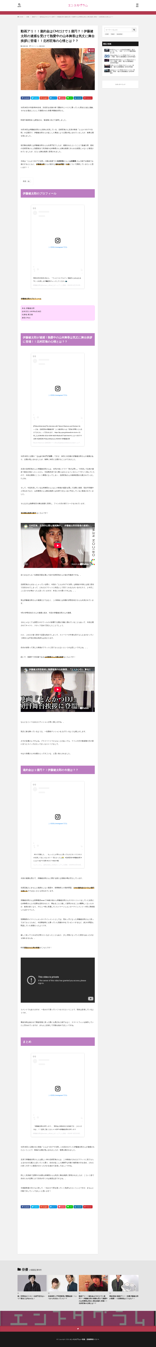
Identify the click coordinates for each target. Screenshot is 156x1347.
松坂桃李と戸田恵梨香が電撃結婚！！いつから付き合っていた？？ (62, 1297)
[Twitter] (35, 98)
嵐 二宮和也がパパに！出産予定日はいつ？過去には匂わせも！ (31, 1297)
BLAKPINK (119, 34)
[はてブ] (53, 98)
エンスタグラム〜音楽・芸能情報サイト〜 (84, 1339)
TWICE (112, 34)
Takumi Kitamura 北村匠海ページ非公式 (46, 443)
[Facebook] (25, 98)
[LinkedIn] (78, 98)
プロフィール (34, 46)
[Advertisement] (39, 1229)
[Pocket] (62, 98)
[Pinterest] (88, 98)
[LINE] (69, 98)
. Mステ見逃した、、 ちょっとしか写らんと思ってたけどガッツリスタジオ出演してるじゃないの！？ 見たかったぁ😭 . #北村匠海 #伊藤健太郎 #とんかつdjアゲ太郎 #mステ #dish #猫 (57, 858)
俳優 (27, 17)
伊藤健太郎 (36, 285)
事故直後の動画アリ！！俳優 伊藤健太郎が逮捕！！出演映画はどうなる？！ (123, 1297)
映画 (26, 46)
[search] (134, 30)
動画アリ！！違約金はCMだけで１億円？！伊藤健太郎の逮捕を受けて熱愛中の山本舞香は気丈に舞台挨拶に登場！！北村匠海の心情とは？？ (72, 17)
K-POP (106, 34)
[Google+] (44, 98)
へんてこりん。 (38, 865)
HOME (21, 17)
